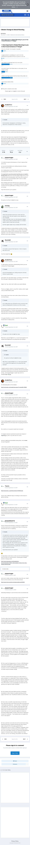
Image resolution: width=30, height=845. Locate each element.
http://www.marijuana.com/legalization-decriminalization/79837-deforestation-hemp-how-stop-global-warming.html (14, 563)
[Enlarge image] (11, 254)
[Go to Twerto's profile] (2, 486)
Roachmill (7, 240)
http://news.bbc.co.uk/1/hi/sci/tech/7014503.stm (12, 490)
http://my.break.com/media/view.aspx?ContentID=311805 (14, 387)
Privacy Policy (14, 841)
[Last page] (28, 99)
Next (25, 99)
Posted (11, 106)
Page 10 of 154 (15, 99)
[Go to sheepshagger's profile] (2, 158)
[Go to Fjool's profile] (2, 326)
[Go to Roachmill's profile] (2, 240)
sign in (9, 91)
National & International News (17, 34)
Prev (5, 99)
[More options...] (27, 105)
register (14, 91)
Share (15, 761)
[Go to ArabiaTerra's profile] (2, 105)
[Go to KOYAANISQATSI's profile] (2, 521)
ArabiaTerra (8, 104)
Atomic (4, 33)
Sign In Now (15, 753)
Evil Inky (7, 206)
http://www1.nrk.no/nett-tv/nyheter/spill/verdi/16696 (13, 582)
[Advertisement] (15, 22)
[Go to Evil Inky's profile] (2, 206)
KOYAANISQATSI (10, 521)
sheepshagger (9, 157)
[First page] (2, 99)
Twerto (7, 486)
